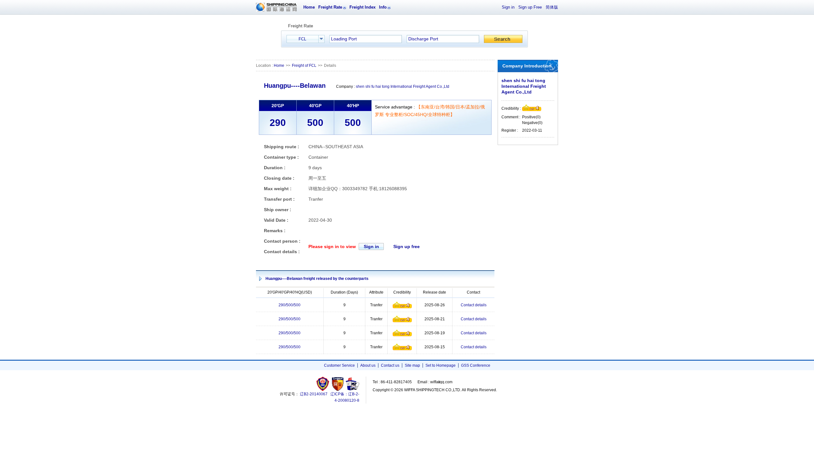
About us (368, 365)
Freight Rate (330, 7)
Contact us (390, 365)
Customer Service (339, 365)
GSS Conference (475, 365)
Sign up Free (530, 7)
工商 (323, 384)
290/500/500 (289, 305)
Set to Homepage (440, 365)
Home (309, 7)
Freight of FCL (304, 65)
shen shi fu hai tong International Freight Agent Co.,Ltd (402, 86)
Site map (412, 365)
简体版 (552, 7)
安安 (352, 384)
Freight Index (362, 7)
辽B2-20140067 (314, 394)
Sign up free (406, 246)
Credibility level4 (402, 305)
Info (383, 7)
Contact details (473, 305)
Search (503, 39)
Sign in (508, 7)
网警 (338, 384)
